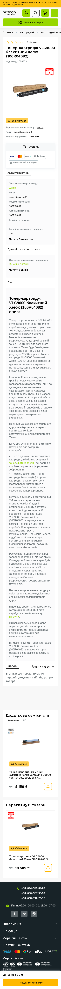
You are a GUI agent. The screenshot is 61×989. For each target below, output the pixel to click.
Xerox (40, 127)
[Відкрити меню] (54, 13)
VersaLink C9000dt (19, 264)
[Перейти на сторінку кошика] (45, 13)
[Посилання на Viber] (34, 914)
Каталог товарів (33, 22)
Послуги (14, 616)
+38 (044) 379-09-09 (33, 888)
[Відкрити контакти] (26, 13)
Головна (8, 32)
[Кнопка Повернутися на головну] (9, 13)
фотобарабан (25, 463)
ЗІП (24, 720)
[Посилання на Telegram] (24, 914)
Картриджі (27, 32)
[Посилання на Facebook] (14, 914)
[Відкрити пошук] (36, 13)
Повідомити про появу (30, 982)
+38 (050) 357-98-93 (33, 893)
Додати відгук (41, 666)
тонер (12, 463)
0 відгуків (31, 42)
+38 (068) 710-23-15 (33, 898)
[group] (30, 90)
